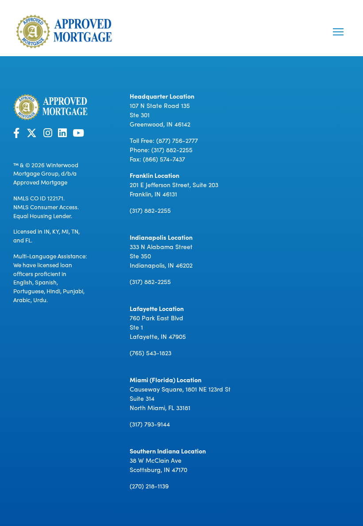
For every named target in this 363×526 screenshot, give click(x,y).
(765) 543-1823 (150, 352)
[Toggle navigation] (338, 32)
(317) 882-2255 (172, 149)
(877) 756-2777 (177, 140)
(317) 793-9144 (150, 423)
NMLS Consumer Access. (46, 207)
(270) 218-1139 (149, 485)
